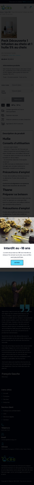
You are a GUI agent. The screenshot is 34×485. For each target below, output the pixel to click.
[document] (17, 242)
